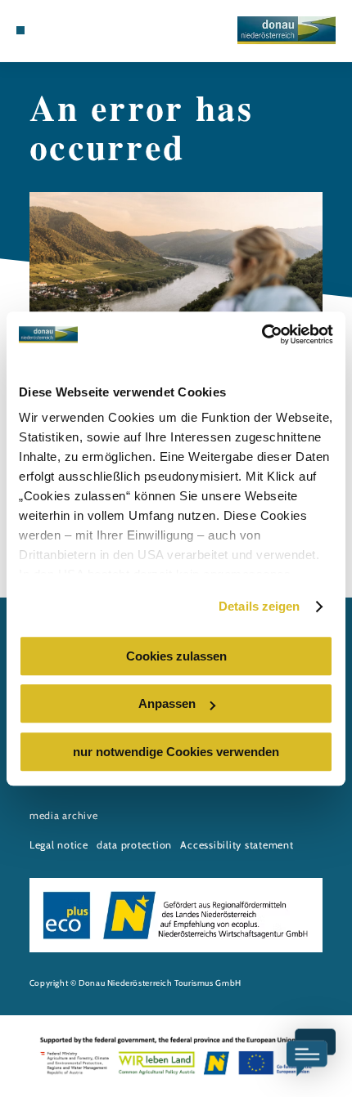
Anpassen (167, 703)
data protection (134, 845)
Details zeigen (259, 606)
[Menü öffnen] (20, 30)
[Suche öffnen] (71, 30)
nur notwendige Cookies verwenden (176, 752)
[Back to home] (286, 30)
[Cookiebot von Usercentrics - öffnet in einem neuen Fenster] (261, 334)
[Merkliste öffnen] (59, 30)
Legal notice (58, 845)
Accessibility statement (236, 845)
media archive (63, 815)
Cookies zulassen (176, 656)
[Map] (46, 30)
